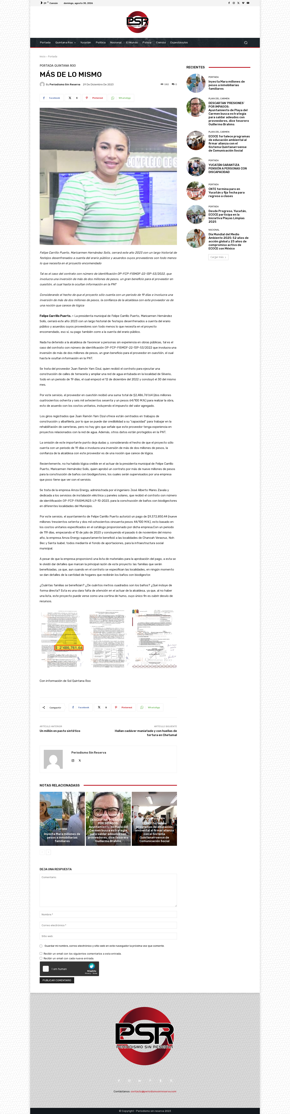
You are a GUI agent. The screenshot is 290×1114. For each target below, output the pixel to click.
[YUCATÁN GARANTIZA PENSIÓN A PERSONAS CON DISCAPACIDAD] (196, 166)
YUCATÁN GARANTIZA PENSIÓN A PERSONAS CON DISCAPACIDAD (228, 168)
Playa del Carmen (108, 815)
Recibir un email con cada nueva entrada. (69, 958)
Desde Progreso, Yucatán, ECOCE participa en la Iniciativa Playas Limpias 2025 (228, 216)
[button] (245, 42)
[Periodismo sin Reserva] (43, 84)
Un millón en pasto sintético (60, 731)
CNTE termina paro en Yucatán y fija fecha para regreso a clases (227, 192)
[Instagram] (233, 3)
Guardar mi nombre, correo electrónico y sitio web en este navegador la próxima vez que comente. (105, 945)
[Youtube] (248, 3)
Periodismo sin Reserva (65, 84)
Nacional (214, 230)
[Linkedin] (140, 1081)
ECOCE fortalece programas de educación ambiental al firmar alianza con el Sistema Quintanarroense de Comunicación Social (154, 832)
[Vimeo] (243, 3)
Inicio (43, 56)
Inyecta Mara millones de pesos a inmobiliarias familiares (62, 837)
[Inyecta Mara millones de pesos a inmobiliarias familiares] (62, 819)
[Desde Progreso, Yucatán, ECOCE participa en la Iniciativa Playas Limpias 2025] (196, 214)
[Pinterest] (150, 1081)
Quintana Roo (65, 65)
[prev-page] (42, 852)
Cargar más (217, 257)
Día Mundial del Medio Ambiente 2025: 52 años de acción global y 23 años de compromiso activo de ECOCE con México (229, 241)
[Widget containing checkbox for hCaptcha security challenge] (69, 968)
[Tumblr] (161, 1081)
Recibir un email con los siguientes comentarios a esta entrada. (83, 953)
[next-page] (48, 852)
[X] (238, 3)
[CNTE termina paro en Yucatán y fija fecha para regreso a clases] (196, 190)
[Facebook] (229, 3)
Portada (52, 56)
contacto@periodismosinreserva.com (153, 1091)
